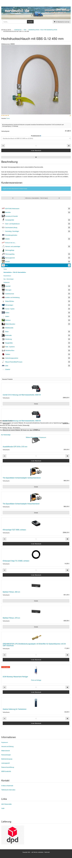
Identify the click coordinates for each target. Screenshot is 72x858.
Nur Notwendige (5, 435)
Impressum (43, 437)
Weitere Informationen (32, 437)
